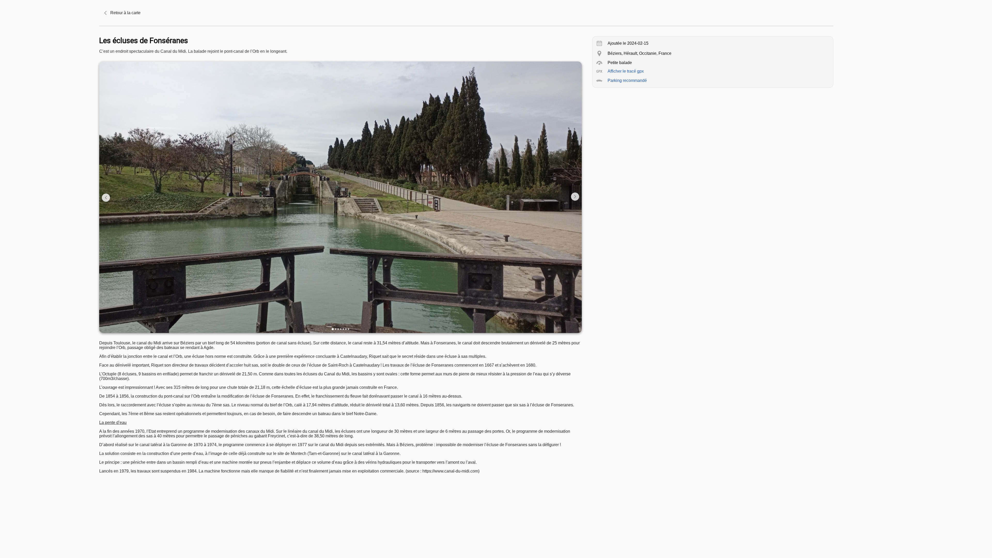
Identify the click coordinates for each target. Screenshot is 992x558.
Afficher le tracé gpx (626, 71)
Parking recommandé (627, 80)
